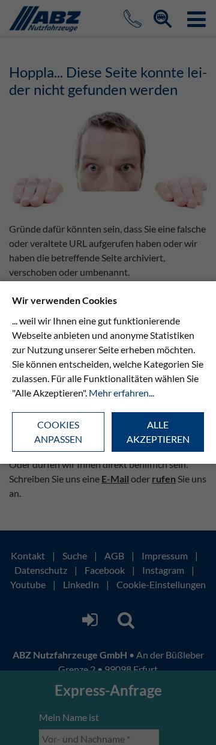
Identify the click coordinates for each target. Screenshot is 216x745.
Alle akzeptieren (158, 432)
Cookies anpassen (58, 432)
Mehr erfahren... (121, 392)
